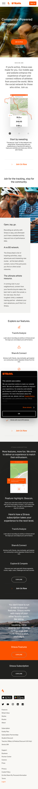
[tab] (10, 133)
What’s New (6, 713)
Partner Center (6, 757)
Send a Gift (5, 745)
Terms (4, 778)
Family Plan (5, 732)
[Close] (4, 3)
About (4, 723)
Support (4, 750)
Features (4, 710)
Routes (4, 719)
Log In (4, 782)
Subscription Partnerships (10, 735)
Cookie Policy (6, 772)
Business (4, 753)
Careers (4, 760)
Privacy (4, 769)
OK (19, 414)
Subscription (6, 728)
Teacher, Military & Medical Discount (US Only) (17, 741)
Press (3, 763)
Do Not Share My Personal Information (14, 775)
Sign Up (32, 3)
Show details (27, 407)
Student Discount (7, 738)
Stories (4, 716)
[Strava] (14, 3)
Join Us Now (19, 42)
